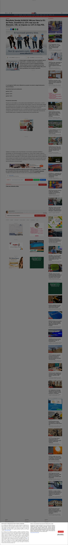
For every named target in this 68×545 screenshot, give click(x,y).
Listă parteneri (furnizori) (34, 532)
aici (26, 537)
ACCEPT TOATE (60, 531)
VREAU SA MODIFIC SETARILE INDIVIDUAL (60, 534)
